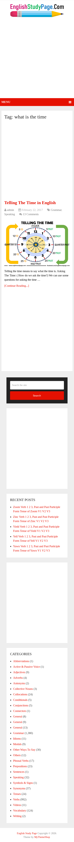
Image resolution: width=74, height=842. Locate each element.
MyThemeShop (42, 837)
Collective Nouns (23, 688)
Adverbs (18, 677)
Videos (17, 804)
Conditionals (20, 699)
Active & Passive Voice (26, 666)
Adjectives (19, 672)
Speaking (9, 214)
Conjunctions (20, 705)
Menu (5, 101)
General (17, 716)
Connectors (19, 710)
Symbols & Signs (23, 782)
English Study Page (27, 833)
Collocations (20, 694)
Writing (17, 816)
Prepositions (20, 766)
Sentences (18, 771)
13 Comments (31, 214)
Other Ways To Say (24, 749)
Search (37, 395)
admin (10, 209)
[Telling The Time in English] (37, 243)
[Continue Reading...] (16, 285)
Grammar (56, 209)
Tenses (17, 793)
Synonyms (19, 788)
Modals (17, 744)
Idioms (17, 738)
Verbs (16, 799)
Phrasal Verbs (21, 760)
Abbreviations (21, 661)
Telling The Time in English (30, 202)
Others (17, 755)
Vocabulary (19, 810)
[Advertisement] (37, 59)
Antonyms (19, 683)
